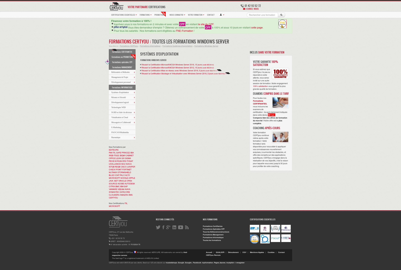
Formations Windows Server (206, 46)
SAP (126, 186)
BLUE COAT (114, 175)
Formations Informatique (150, 46)
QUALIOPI (220, 252)
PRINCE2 (126, 152)
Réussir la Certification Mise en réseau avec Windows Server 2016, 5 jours (178, 70)
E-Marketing (116, 127)
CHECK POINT (115, 169)
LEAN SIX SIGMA (123, 158)
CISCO (124, 166)
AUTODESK (130, 183)
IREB (111, 155)
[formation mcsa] (254, 243)
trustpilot (230, 262)
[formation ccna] (275, 232)
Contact (281, 252)
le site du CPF (206, 24)
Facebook (197, 262)
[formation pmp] (254, 232)
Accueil (209, 252)
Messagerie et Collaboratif (121, 122)
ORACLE (122, 180)
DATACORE (125, 192)
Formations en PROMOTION (122, 56)
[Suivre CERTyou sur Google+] (168, 227)
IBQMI (122, 155)
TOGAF (130, 161)
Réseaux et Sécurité (118, 97)
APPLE (132, 178)
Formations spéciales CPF (122, 62)
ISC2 (123, 163)
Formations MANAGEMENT (122, 67)
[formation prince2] (286, 232)
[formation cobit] (286, 241)
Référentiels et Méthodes (120, 72)
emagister (240, 262)
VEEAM (121, 189)
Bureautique (115, 137)
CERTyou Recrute (213, 255)
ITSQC (116, 155)
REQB (117, 166)
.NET (116, 180)
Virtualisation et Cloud (119, 117)
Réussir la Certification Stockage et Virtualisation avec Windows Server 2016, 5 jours (183, 73)
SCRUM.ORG (120, 161)
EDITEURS (113, 149)
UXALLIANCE (115, 163)
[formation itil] (265, 232)
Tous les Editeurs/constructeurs (216, 232)
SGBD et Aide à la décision (121, 112)
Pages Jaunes (219, 262)
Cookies (271, 252)
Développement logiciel (120, 102)
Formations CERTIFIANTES (122, 51)
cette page (257, 27)
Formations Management (213, 234)
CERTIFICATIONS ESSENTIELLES (123, 14)
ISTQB (111, 166)
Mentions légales (257, 252)
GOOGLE (124, 178)
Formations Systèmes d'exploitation (177, 46)
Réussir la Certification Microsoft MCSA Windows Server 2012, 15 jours (177, 67)
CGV (244, 252)
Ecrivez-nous (252, 8)
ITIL (114, 152)
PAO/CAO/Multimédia (120, 132)
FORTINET (126, 169)
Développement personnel (121, 82)
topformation (207, 262)
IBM (121, 186)
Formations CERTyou (129, 46)
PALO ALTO (125, 175)
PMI (110, 152)
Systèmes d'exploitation (120, 92)
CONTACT (211, 14)
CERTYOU (113, 197)
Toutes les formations (212, 240)
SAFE (118, 152)
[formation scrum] (265, 243)
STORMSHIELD (124, 172)
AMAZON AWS (126, 194)
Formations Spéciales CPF (214, 229)
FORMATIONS (145, 14)
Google (181, 262)
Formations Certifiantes (212, 226)
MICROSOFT (114, 178)
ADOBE (120, 183)
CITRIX (112, 186)
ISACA (129, 163)
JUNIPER (131, 166)
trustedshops (171, 262)
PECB (111, 161)
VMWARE (113, 189)
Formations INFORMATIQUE (122, 87)
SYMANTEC (114, 192)
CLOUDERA (114, 194)
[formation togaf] (275, 241)
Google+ (188, 262)
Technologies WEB (118, 107)
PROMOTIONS (159, 14)
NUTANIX (113, 172)
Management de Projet (119, 77)
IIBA (132, 152)
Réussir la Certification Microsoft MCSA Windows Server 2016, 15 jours (177, 64)
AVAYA (127, 189)
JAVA (111, 180)
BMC (117, 186)
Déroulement (233, 252)
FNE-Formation (184, 31)
